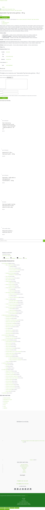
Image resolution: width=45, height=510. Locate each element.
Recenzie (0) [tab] (4, 23)
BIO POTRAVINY (11, 10)
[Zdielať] (12, 508)
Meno (1, 91)
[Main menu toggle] (3, 7)
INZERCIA (24, 472)
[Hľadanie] (44, 241)
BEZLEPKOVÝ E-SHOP (8, 399)
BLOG (5, 404)
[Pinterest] (25, 489)
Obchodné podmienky (23, 502)
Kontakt (23, 498)
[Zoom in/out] (2, 508)
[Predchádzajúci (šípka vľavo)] (2, 509)
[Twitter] (28, 489)
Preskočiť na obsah (3, 0)
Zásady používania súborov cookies (23, 504)
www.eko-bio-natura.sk (6, 255)
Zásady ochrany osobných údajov (23, 503)
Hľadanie (1, 238)
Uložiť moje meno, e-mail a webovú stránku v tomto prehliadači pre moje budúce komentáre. (19, 95)
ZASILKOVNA (8, 59)
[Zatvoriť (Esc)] (17, 508)
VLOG (5, 406)
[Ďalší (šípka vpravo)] (7, 509)
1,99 (6, 62)
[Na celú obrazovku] (7, 508)
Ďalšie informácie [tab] (5, 22)
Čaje (15, 10)
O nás (24, 499)
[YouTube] (23, 489)
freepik (26, 495)
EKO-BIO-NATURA (24, 464)
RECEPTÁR (24, 468)
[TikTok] (20, 489)
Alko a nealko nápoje (4, 10)
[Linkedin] (30, 489)
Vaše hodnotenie (3, 77)
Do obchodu (4, 17)
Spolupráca (24, 500)
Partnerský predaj (9, 56)
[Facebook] (15, 489)
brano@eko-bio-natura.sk (22, 483)
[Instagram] (18, 489)
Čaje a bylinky (19, 10)
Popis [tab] (3, 21)
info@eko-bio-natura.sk (22, 480)
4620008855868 (9, 65)
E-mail (1, 93)
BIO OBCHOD (6, 401)
